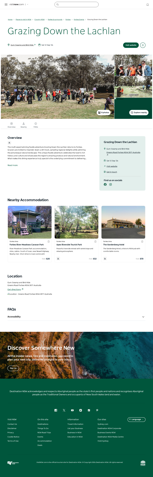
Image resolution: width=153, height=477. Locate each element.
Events (40, 437)
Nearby (24, 127)
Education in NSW (75, 437)
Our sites (102, 420)
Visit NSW (12, 420)
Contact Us (12, 424)
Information (73, 420)
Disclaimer (12, 428)
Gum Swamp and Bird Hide (22, 45)
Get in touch (112, 172)
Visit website (131, 45)
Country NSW (39, 19)
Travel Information (75, 424)
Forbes (68, 19)
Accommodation (45, 441)
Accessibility (14, 317)
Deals (40, 445)
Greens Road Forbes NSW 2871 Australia (123, 152)
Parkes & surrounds (55, 19)
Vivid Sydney (103, 441)
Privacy (11, 432)
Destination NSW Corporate (109, 428)
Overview (11, 127)
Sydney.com (103, 424)
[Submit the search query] (57, 4)
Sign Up (13, 368)
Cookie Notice (13, 437)
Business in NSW (74, 432)
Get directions (14, 290)
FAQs (36, 127)
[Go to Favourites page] (147, 4)
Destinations (43, 424)
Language (136, 419)
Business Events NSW (106, 432)
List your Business (75, 428)
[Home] (16, 4)
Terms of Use (13, 441)
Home (10, 19)
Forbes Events (79, 19)
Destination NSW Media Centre (111, 437)
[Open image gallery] (57, 118)
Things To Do (43, 428)
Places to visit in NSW (23, 19)
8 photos (105, 112)
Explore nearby (140, 112)
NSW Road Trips (44, 432)
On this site (43, 420)
